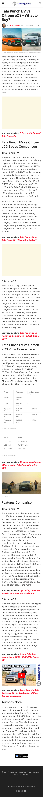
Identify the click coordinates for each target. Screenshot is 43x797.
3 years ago (28, 25)
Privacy (4, 772)
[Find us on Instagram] (22, 791)
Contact (36, 772)
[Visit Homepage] (21, 3)
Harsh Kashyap (14, 25)
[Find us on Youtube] (25, 791)
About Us (17, 774)
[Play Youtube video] (21, 675)
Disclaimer (13, 772)
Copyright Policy (25, 772)
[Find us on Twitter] (19, 791)
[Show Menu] (3, 3)
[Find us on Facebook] (16, 791)
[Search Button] (40, 3)
